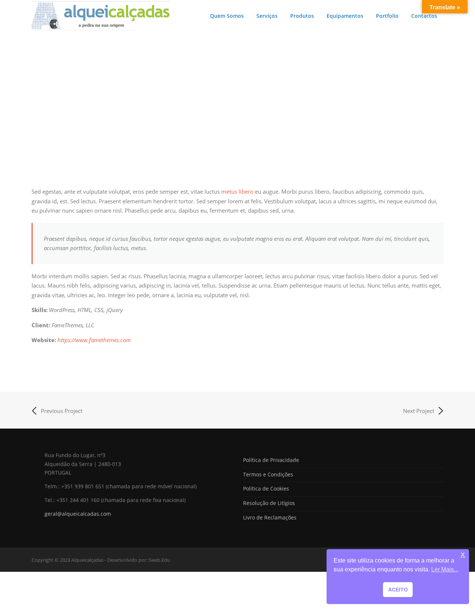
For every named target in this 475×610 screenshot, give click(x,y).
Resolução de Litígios (269, 502)
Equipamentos (345, 15)
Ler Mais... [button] (444, 569)
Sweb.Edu (159, 560)
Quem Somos (227, 15)
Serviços (267, 15)
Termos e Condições (268, 474)
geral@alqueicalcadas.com (78, 513)
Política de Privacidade (271, 459)
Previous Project (61, 410)
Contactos (424, 15)
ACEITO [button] (398, 590)
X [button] (463, 554)
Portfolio (387, 15)
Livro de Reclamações (270, 517)
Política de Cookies (266, 488)
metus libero (237, 191)
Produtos (302, 15)
